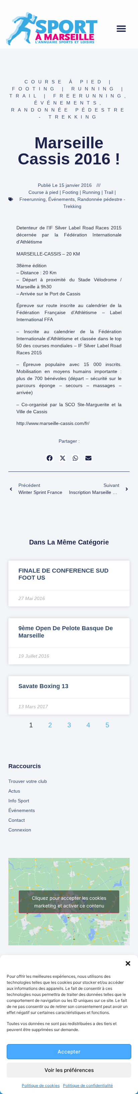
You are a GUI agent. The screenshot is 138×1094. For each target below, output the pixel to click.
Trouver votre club (27, 781)
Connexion (19, 829)
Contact (16, 820)
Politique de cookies (41, 1085)
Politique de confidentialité (88, 1085)
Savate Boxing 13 (43, 686)
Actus (14, 791)
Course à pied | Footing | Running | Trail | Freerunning (67, 88)
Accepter (69, 1051)
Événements (66, 102)
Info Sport (18, 800)
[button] (128, 963)
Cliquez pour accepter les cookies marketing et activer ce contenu (69, 901)
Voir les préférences (69, 1070)
